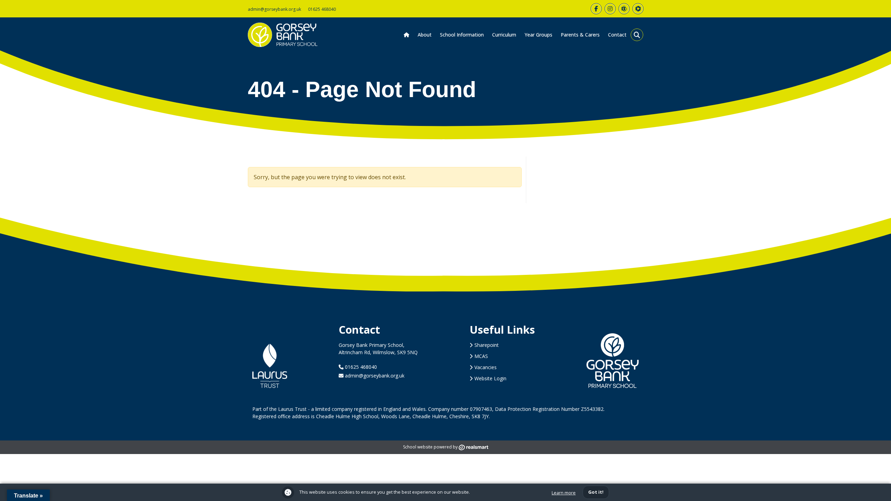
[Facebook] (596, 8)
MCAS (481, 356)
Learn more (564, 493)
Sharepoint (486, 345)
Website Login (490, 378)
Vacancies (485, 367)
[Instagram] (610, 8)
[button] (637, 35)
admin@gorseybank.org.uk (274, 9)
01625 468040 (322, 9)
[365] (624, 8)
